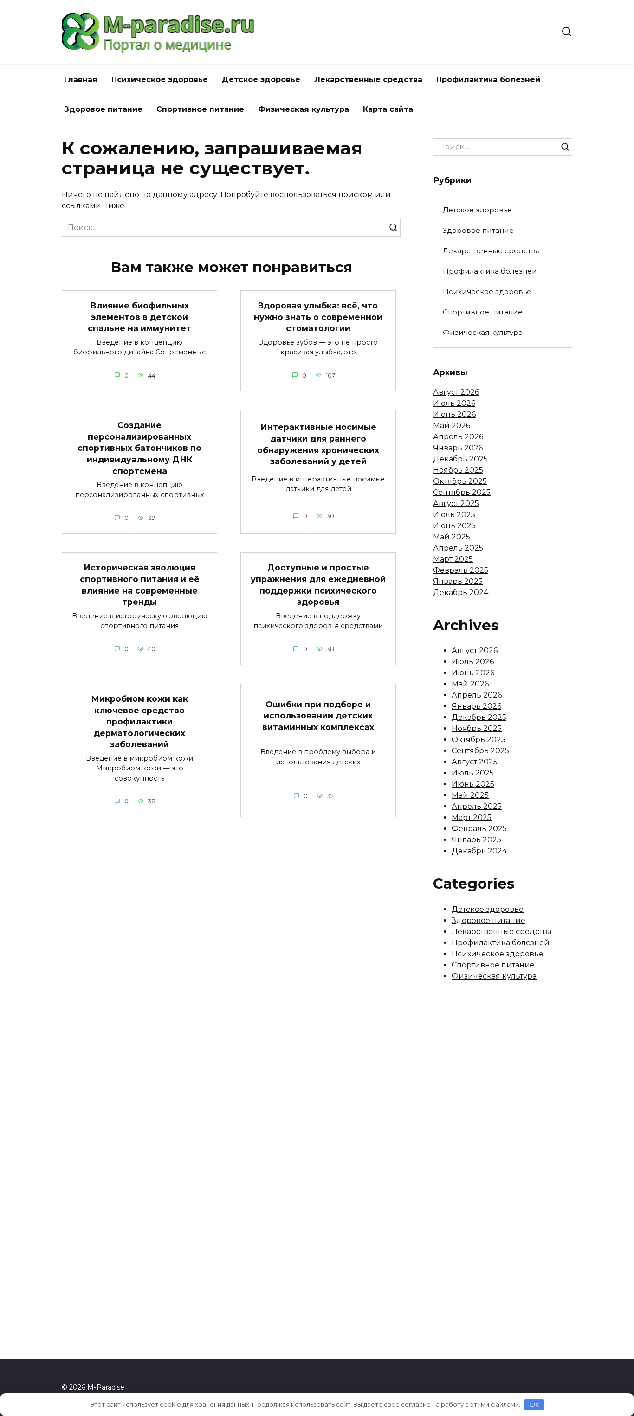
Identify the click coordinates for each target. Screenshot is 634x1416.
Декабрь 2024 (460, 592)
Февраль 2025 (460, 570)
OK (534, 1404)
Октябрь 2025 (460, 481)
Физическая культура (303, 109)
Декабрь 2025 (460, 459)
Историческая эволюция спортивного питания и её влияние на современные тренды (140, 585)
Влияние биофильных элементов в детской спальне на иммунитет (139, 317)
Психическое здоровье (159, 79)
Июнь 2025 (454, 525)
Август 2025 (456, 503)
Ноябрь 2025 (458, 470)
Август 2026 (456, 392)
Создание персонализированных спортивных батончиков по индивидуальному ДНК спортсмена (139, 448)
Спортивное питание (200, 109)
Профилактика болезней (488, 79)
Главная (80, 79)
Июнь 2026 (454, 414)
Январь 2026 (458, 447)
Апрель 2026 (458, 436)
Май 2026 (451, 425)
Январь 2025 (458, 581)
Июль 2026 (454, 403)
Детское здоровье (261, 79)
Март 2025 (453, 559)
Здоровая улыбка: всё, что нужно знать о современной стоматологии (318, 317)
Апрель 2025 (458, 548)
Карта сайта (388, 109)
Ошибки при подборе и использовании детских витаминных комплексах (318, 715)
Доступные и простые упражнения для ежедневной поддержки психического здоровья (318, 585)
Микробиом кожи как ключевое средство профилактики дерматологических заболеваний (139, 722)
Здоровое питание (103, 109)
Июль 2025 (454, 514)
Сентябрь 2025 (462, 492)
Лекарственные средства (368, 79)
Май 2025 (451, 536)
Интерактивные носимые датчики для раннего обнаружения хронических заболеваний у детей (318, 444)
